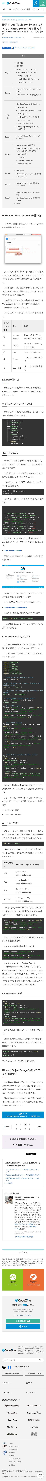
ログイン (24, 1326)
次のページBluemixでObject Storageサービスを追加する (23, 1115)
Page (7, 72)
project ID (21, 157)
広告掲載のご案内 (34, 1373)
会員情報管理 (13, 1449)
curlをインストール (25, 76)
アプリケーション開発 (21, 9)
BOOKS (29, 1392)
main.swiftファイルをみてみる (28, 117)
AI (10, 9)
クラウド (5, 42)
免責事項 (12, 1452)
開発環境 (20, 66)
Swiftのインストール (25, 82)
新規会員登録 (23, 1321)
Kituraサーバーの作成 (25, 123)
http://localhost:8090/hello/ (15, 607)
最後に (19, 203)
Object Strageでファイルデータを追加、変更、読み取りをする (28, 149)
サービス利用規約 (14, 1459)
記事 (28, 1382)
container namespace (25, 160)
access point (22, 154)
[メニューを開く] (3, 3)
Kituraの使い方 (22, 107)
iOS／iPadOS (13, 42)
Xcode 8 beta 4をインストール (29, 79)
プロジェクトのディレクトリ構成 (30, 110)
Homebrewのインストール (27, 72)
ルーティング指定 (24, 120)
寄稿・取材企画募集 (12, 1373)
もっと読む (8, 1183)
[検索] (4, 9)
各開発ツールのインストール (27, 69)
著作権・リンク (14, 1446)
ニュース (5, 1382)
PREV (7, 1127)
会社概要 (12, 1455)
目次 (23, 56)
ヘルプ (11, 1443)
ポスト (31, 1154)
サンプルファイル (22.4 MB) (25, 48)
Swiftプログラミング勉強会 (24, 1224)
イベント (5, 1392)
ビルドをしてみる (24, 114)
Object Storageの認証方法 (26, 145)
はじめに (20, 63)
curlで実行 (20, 170)
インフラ (35, 9)
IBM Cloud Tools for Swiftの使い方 (29, 104)
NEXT (39, 1127)
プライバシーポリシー (16, 1462)
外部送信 (12, 1465)
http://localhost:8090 (13, 550)
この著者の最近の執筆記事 (24, 1237)
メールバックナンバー (24, 1315)
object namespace (24, 163)
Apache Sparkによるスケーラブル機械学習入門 (23, 1175)
